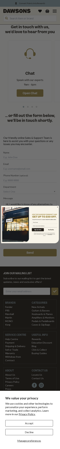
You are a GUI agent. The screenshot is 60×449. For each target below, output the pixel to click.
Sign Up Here (37, 229)
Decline (29, 432)
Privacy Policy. (27, 414)
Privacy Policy (50, 234)
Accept (29, 423)
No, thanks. (51, 229)
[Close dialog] (57, 207)
